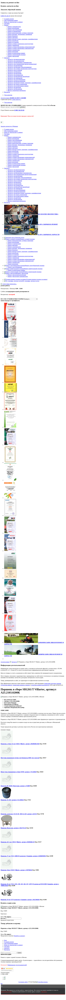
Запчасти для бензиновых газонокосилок (20, 62)
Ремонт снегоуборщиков (15, 29)
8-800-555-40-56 (5, 16)
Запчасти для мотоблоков (15, 65)
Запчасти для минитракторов (16, 59)
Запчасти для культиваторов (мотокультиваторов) (22, 64)
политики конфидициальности (40, 685)
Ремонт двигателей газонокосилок (18, 276)
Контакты (7, 92)
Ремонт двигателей (13, 56)
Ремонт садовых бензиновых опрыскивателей (21, 47)
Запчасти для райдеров (14, 87)
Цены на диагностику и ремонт (13, 945)
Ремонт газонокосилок (14, 26)
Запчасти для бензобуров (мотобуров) (19, 76)
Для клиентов (8, 95)
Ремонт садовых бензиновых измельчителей (21, 48)
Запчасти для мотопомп (14, 73)
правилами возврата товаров (21, 685)
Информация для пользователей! (17, 965)
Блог (5, 940)
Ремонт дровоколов (13, 45)
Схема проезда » (16, 99)
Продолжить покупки (7, 936)
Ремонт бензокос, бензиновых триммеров (20, 34)
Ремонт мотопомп (13, 51)
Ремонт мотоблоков (13, 28)
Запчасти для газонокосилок (16, 61)
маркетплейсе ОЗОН (6, 991)
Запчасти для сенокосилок (15, 75)
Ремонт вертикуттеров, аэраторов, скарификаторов (23, 39)
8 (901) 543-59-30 (19, 110)
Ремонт (6, 25)
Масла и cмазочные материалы (17, 90)
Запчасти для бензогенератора (16, 81)
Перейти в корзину (19, 936)
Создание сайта (23, 982)
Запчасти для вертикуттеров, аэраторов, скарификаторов (24, 82)
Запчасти (6, 58)
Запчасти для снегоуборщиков (16, 79)
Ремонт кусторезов (13, 42)
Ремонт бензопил (13, 36)
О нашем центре (9, 19)
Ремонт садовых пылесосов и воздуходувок (20, 43)
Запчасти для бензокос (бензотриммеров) (20, 67)
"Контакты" (44, 991)
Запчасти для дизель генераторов (17, 84)
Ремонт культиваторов (14, 31)
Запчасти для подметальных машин (18, 86)
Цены (13, 22)
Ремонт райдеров (13, 37)
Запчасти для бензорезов (15, 89)
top (1, 983)
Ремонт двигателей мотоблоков (17, 275)
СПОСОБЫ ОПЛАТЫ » (9, 284)
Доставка (7, 23)
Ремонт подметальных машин (16, 53)
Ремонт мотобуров (13, 40)
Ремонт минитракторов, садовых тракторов (20, 33)
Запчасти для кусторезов (15, 70)
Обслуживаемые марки (11, 20)
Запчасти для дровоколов (15, 78)
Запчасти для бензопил (14, 72)
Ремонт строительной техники (17, 54)
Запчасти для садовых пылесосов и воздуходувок (22, 68)
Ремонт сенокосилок (14, 50)
